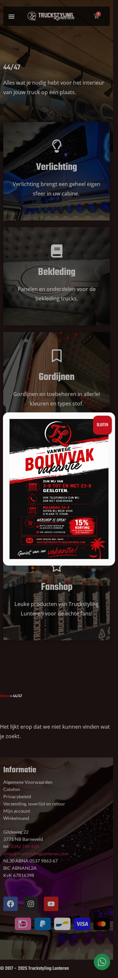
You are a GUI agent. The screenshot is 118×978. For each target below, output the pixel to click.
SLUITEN (102, 425)
